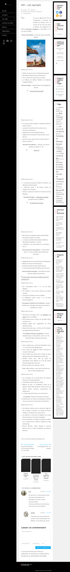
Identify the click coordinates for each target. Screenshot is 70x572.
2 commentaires (27, 13)
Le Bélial (62, 153)
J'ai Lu (57, 149)
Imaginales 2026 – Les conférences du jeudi (60, 229)
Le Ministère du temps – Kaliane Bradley (59, 224)
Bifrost (57, 113)
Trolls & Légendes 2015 (25, 475)
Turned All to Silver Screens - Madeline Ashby (60, 414)
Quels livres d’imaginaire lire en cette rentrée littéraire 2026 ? (60, 398)
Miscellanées (61, 159)
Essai (60, 133)
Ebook (61, 131)
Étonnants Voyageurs (32, 29)
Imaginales (59, 148)
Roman (59, 190)
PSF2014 (60, 186)
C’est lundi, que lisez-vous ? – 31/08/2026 (59, 344)
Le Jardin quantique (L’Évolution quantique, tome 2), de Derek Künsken (60, 367)
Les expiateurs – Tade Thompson (59, 372)
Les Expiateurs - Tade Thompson (59, 409)
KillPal (59, 151)
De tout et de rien (59, 129)
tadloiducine (58, 259)
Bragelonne (58, 115)
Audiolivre (58, 111)
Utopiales (59, 201)
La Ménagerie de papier (42, 197)
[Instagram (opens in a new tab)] (11, 41)
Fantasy (59, 141)
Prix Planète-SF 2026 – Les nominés (60, 246)
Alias (57, 291)
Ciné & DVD (59, 119)
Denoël (60, 123)
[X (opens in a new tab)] (4, 41)
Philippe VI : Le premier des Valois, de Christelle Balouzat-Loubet (60, 338)
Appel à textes (59, 108)
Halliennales (58, 146)
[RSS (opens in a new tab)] (4, 43)
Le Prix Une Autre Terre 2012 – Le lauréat (36, 477)
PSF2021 (57, 187)
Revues (60, 188)
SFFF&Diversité (59, 192)
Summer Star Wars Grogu (60, 49)
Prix (42, 438)
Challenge (59, 117)
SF (44, 438)
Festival (59, 144)
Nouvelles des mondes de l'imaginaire (32, 11)
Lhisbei (25, 10)
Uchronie (59, 198)
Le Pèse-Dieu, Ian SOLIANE (59, 350)
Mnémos (57, 160)
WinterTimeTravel (60, 202)
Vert (57, 273)
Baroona (57, 296)
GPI (41, 18)
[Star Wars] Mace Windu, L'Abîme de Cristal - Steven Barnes (59, 360)
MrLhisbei (59, 162)
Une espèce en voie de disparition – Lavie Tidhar (60, 239)
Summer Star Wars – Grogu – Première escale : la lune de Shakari (60, 218)
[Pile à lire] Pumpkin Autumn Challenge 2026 (60, 384)
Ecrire (57, 134)
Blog (60, 113)
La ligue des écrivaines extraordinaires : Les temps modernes (60, 390)
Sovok (34, 349)
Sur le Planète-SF (60, 331)
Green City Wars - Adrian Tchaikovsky (60, 355)
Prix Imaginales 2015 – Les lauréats (46, 476)
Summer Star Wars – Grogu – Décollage (60, 292)
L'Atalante (57, 153)
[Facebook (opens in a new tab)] (7, 41)
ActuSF (57, 107)
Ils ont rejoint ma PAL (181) (59, 243)
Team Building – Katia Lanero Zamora (59, 234)
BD (61, 111)
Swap (61, 196)
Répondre (48, 491)
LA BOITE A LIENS (60, 60)
